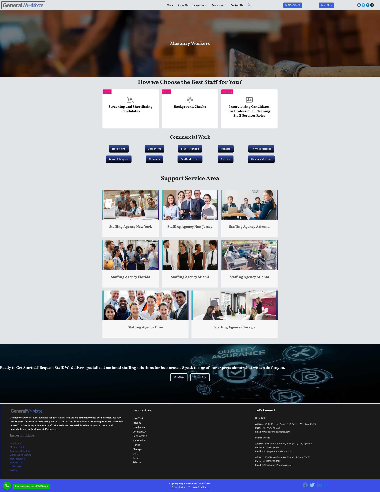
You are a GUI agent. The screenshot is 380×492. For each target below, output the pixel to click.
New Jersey (139, 427)
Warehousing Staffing (20, 454)
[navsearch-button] (249, 5)
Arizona (137, 422)
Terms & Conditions (198, 487)
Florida (136, 444)
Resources (217, 5)
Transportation (17, 458)
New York (138, 418)
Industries (198, 5)
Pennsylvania (140, 436)
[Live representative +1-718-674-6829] (7, 486)
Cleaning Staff (17, 447)
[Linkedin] (319, 485)
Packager (14, 470)
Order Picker (16, 466)
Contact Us (237, 5)
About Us (183, 5)
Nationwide (139, 440)
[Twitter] (312, 485)
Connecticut (139, 431)
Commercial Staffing (20, 451)
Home (170, 5)
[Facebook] (305, 485)
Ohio (135, 453)
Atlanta (137, 462)
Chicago (137, 449)
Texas (136, 458)
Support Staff (16, 462)
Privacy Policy (178, 487)
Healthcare (15, 443)
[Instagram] (326, 485)
